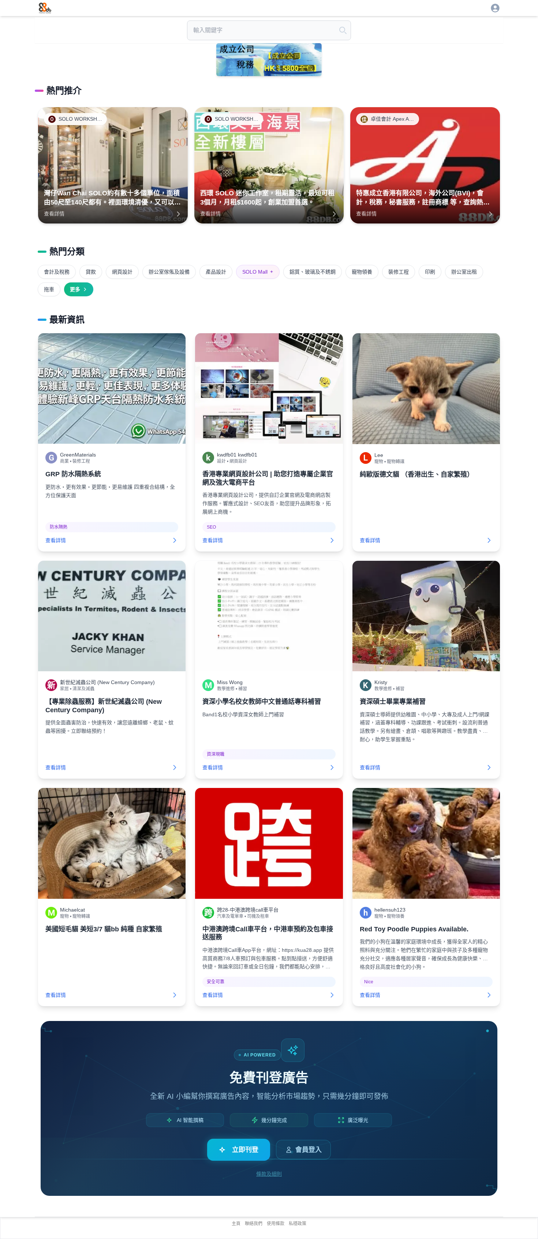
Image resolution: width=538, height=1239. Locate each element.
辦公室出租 (464, 272)
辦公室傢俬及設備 (169, 272)
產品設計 (216, 272)
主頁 (236, 1223)
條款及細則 (269, 1174)
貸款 (91, 272)
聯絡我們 (253, 1223)
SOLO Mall (257, 272)
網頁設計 (122, 272)
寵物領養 (362, 272)
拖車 (49, 289)
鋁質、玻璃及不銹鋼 (312, 272)
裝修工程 (398, 272)
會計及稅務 (57, 272)
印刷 (430, 272)
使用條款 (275, 1223)
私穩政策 (297, 1223)
